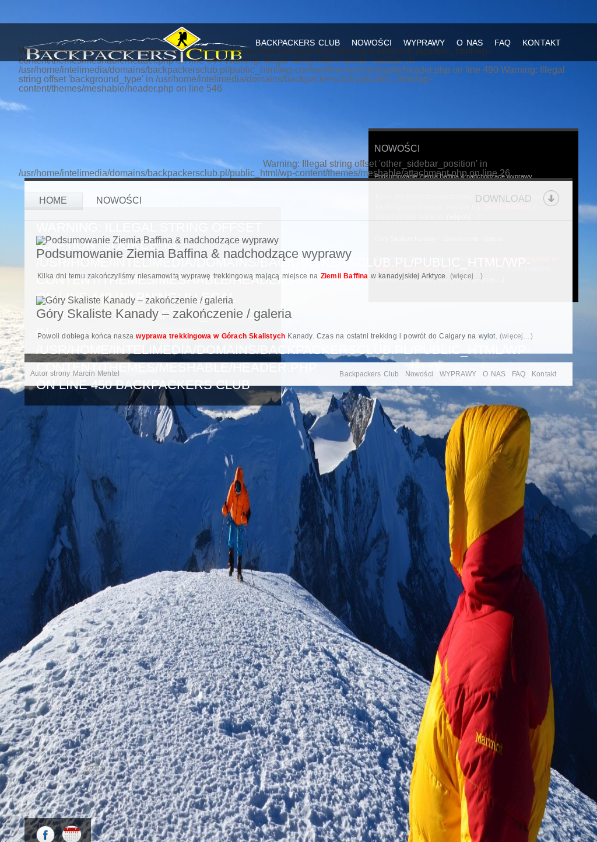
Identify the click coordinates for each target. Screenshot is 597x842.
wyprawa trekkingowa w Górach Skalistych (210, 336)
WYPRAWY (424, 42)
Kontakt (541, 42)
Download (503, 198)
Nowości (372, 42)
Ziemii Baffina (344, 276)
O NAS (469, 42)
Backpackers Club (297, 42)
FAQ (502, 42)
